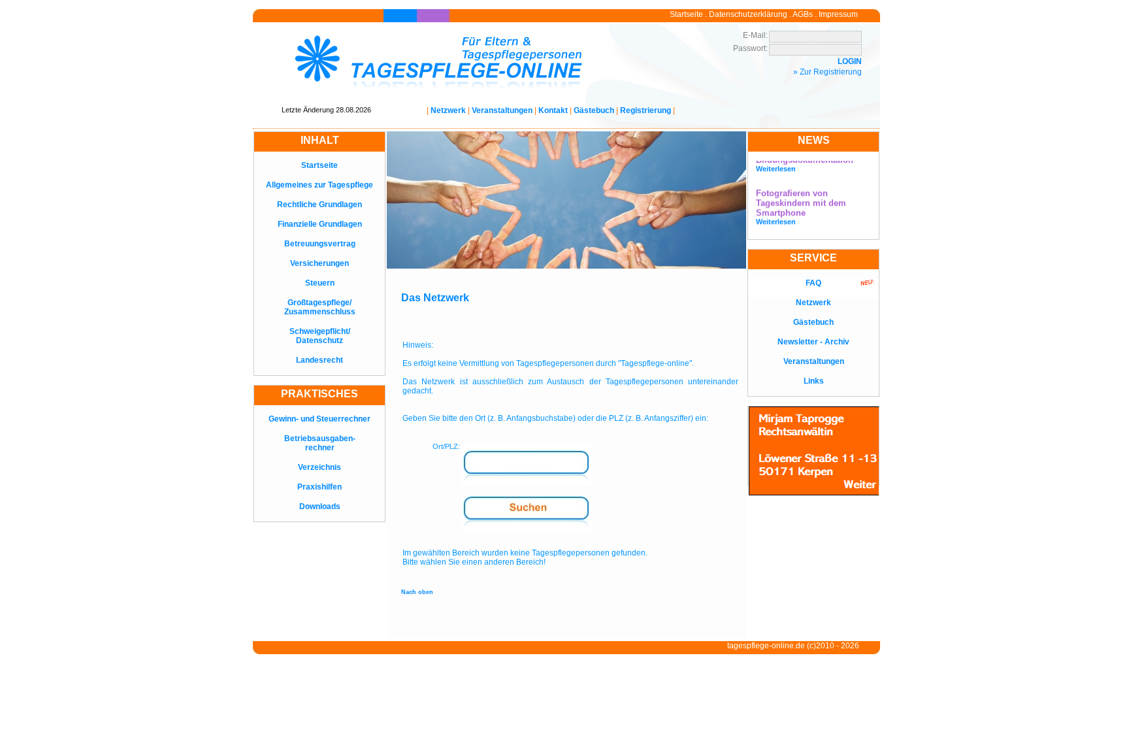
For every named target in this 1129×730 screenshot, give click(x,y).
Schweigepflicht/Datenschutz (319, 336)
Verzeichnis (319, 467)
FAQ (813, 283)
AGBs (803, 14)
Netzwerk (448, 110)
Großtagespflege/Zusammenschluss (319, 307)
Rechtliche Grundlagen (319, 204)
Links (814, 381)
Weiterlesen (776, 163)
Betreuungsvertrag (319, 243)
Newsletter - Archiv (813, 341)
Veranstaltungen (502, 110)
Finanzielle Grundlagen (320, 224)
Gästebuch (594, 110)
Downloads (319, 506)
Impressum (838, 14)
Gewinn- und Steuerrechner (319, 418)
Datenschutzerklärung (748, 14)
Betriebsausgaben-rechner (319, 443)
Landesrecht (319, 360)
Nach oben (417, 592)
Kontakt (553, 110)
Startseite (686, 14)
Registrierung (645, 110)
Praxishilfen (319, 486)
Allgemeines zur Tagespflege (319, 185)
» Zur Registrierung (827, 71)
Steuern (320, 283)
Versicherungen (319, 263)
